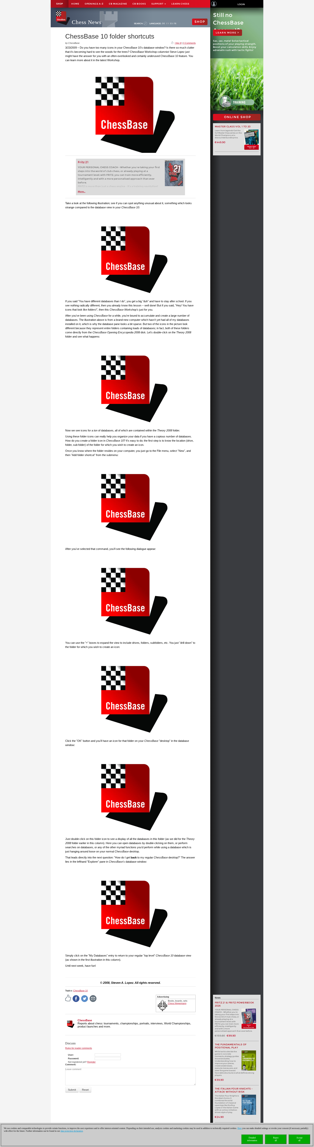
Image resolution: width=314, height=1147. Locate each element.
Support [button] (157, 3)
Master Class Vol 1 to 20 (233, 126)
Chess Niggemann (177, 1003)
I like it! (178, 43)
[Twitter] (85, 998)
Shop (59, 4)
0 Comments (189, 43)
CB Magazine (118, 3)
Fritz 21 (83, 162)
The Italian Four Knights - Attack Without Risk (234, 1090)
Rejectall (275, 1139)
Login (241, 4)
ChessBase (85, 1020)
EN (167, 23)
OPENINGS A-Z (94, 3)
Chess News (86, 22)
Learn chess (180, 3)
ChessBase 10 (80, 990)
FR (175, 23)
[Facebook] (76, 998)
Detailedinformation (252, 1139)
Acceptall (299, 1139)
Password (73, 1058)
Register (91, 1062)
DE (163, 23)
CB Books (139, 3)
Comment (70, 1064)
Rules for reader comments (78, 1048)
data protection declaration (72, 1131)
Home (75, 3)
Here (239, 1128)
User (70, 1055)
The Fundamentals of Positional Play (231, 1046)
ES (171, 23)
